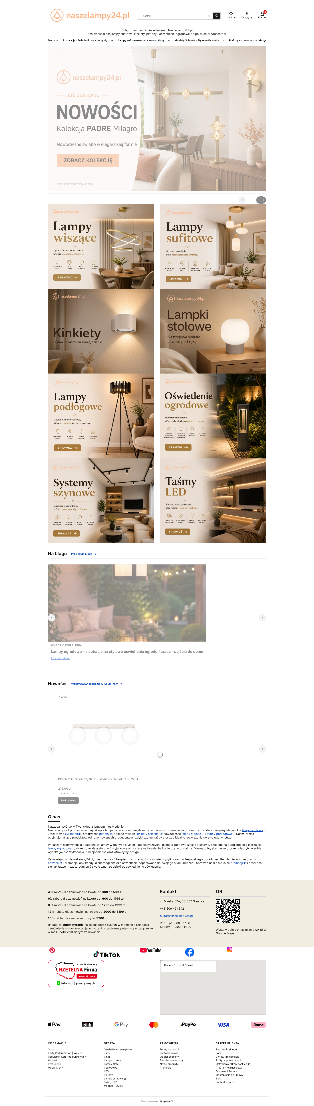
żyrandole (72, 834)
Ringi (107, 1056)
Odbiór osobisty (169, 1056)
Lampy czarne (112, 1060)
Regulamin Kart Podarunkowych (67, 1056)
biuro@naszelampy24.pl (176, 916)
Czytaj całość (60, 658)
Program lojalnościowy (229, 1067)
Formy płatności (169, 1049)
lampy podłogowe (219, 834)
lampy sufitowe (252, 830)
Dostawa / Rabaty (226, 1071)
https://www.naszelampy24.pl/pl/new (94, 683)
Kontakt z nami (225, 1082)
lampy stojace (191, 834)
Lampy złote (111, 1063)
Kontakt (52, 1060)
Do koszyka (68, 800)
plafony (104, 834)
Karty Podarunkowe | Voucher (65, 1053)
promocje (237, 863)
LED (106, 1071)
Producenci (54, 1063)
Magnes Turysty (113, 1085)
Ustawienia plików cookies (232, 1063)
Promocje (165, 1067)
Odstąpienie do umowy (229, 1074)
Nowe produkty (169, 1063)
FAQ (218, 1053)
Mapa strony (55, 1067)
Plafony (108, 1074)
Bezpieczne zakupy (172, 1060)
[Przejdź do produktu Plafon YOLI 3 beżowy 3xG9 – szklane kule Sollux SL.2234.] (103, 735)
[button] (216, 16)
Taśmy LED (110, 1082)
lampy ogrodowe (59, 848)
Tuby (107, 1053)
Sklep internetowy (155, 1101)
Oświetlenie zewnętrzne (118, 1049)
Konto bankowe (169, 1053)
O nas (51, 1049)
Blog (218, 1078)
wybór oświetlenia (66, 645)
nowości (53, 863)
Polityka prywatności (228, 1060)
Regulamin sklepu (226, 1049)
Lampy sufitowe (114, 1078)
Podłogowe (110, 1067)
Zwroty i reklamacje (227, 1056)
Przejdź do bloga (81, 553)
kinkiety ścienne (147, 834)
